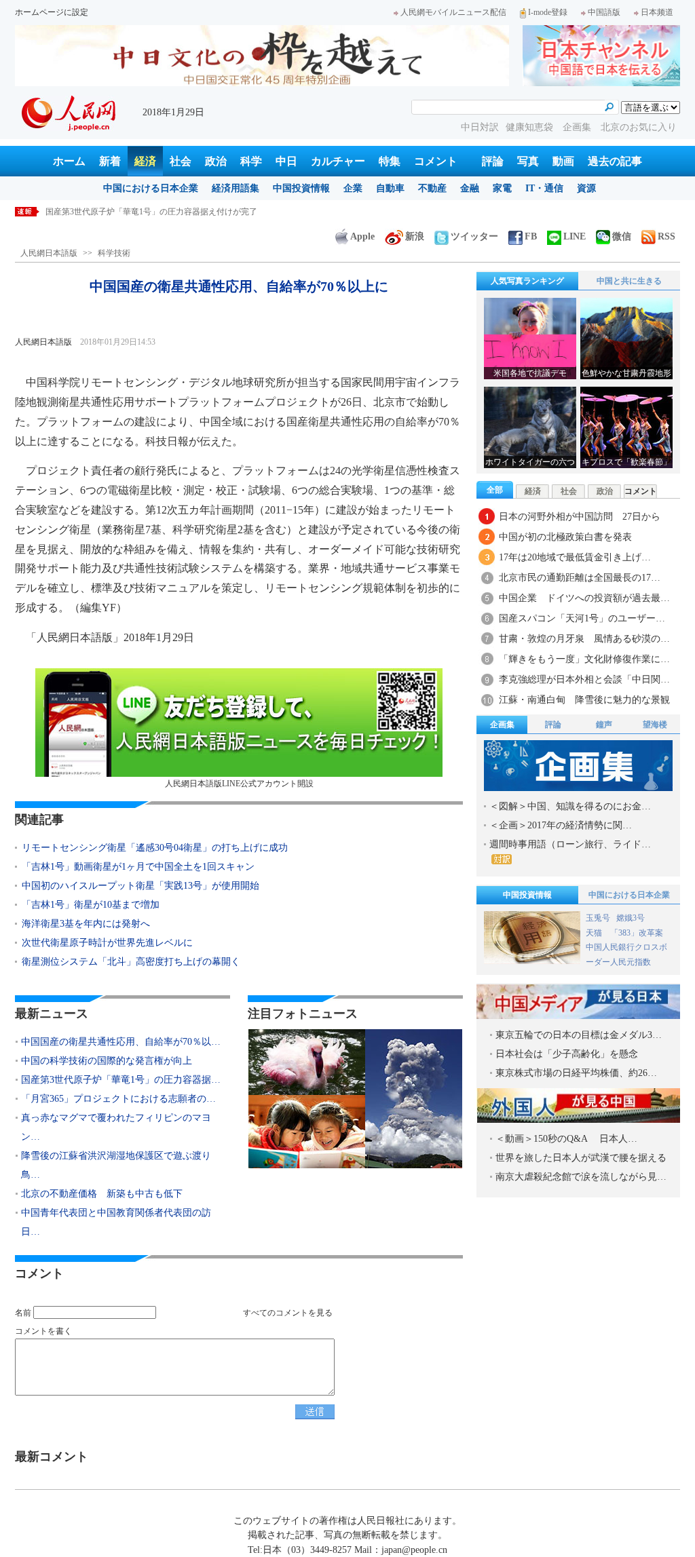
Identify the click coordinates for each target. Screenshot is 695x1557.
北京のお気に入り (639, 127)
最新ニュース (51, 1013)
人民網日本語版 (48, 253)
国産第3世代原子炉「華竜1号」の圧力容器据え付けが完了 (151, 211)
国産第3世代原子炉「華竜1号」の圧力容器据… (121, 1080)
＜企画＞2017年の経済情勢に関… (560, 825)
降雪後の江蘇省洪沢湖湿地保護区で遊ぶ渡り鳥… (116, 1165)
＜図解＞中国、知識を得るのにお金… (570, 806)
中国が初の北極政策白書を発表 (565, 537)
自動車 (390, 188)
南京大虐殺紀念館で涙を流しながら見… (580, 1177)
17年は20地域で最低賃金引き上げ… (575, 557)
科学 (251, 161)
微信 (621, 236)
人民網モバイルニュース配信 (453, 12)
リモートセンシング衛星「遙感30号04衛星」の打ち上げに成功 (155, 848)
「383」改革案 (636, 933)
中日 (286, 161)
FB (531, 236)
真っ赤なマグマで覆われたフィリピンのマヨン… (116, 1127)
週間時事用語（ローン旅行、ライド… (570, 844)
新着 (110, 161)
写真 (528, 161)
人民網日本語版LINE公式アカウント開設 (239, 783)
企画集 (578, 127)
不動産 (432, 188)
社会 (180, 161)
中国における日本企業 (150, 188)
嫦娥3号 (630, 918)
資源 (586, 188)
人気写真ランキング (527, 281)
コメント (435, 161)
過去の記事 (615, 161)
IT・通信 (544, 188)
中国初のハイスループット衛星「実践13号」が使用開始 (140, 886)
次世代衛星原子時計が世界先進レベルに (107, 943)
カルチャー (338, 161)
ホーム (69, 161)
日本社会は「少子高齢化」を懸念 (566, 1054)
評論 (493, 161)
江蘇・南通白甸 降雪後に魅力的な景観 (584, 700)
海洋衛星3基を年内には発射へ (86, 924)
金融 (469, 188)
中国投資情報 (301, 188)
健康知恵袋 (531, 127)
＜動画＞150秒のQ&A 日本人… (566, 1139)
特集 (389, 161)
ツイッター (474, 236)
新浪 (414, 236)
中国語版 (604, 12)
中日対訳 (480, 127)
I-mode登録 (547, 12)
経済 (145, 161)
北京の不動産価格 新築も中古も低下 (102, 1194)
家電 (502, 188)
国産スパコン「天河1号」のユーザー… (582, 618)
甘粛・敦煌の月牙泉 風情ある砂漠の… (584, 639)
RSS (666, 236)
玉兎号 (598, 918)
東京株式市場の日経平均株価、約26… (576, 1073)
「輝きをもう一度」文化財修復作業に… (584, 659)
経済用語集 (235, 188)
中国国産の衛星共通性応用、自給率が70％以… (121, 1042)
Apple (362, 236)
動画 (563, 161)
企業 (352, 188)
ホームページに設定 (51, 12)
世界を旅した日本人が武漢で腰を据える (580, 1158)
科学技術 (114, 253)
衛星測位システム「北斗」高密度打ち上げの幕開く (131, 962)
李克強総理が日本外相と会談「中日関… (584, 679)
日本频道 (657, 12)
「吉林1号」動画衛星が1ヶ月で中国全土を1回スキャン (138, 867)
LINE (574, 236)
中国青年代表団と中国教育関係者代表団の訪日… (116, 1222)
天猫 (595, 933)
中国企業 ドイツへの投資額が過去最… (584, 598)
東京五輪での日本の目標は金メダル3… (578, 1035)
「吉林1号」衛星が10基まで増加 (90, 905)
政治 (216, 161)
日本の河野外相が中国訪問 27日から (579, 517)
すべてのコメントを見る (288, 1313)
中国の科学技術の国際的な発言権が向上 (106, 1061)
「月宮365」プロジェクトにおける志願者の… (118, 1099)
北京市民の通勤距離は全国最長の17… (579, 578)
